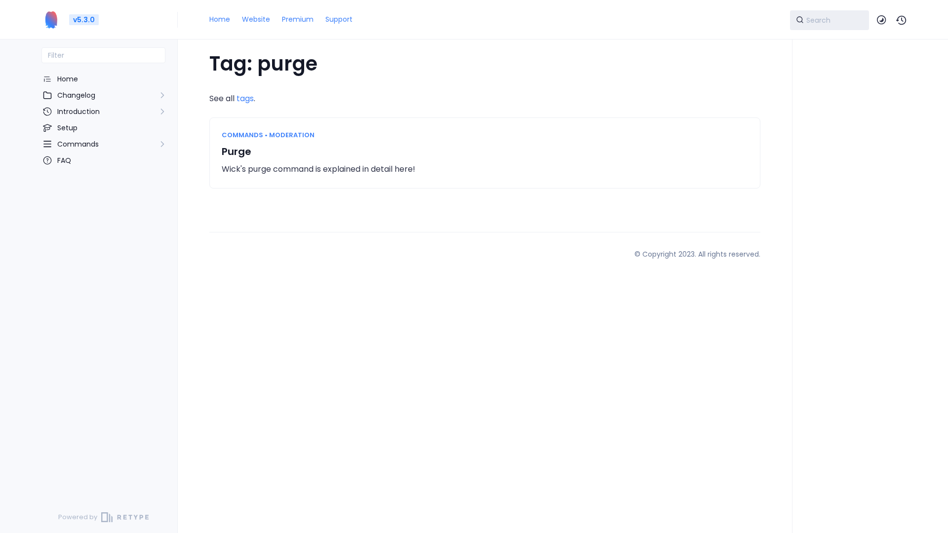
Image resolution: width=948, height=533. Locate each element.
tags (245, 98)
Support (339, 19)
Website (256, 19)
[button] (901, 20)
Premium (298, 19)
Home (219, 19)
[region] (103, 282)
